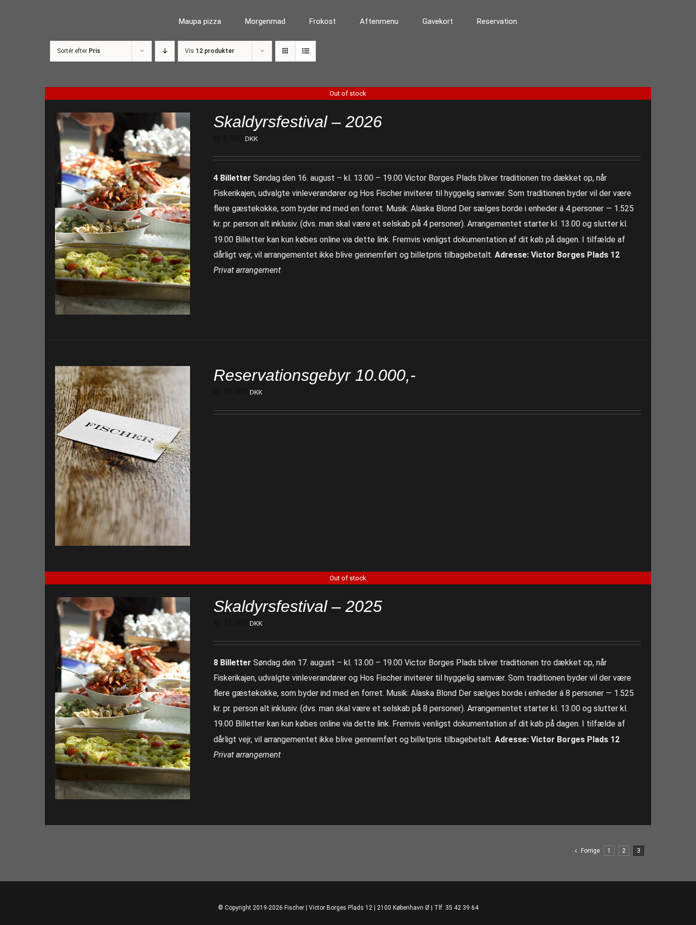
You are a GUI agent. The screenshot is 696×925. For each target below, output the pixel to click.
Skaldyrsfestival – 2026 (297, 122)
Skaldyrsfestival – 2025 (297, 606)
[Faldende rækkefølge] (165, 51)
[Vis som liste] (305, 51)
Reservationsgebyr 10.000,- (314, 375)
